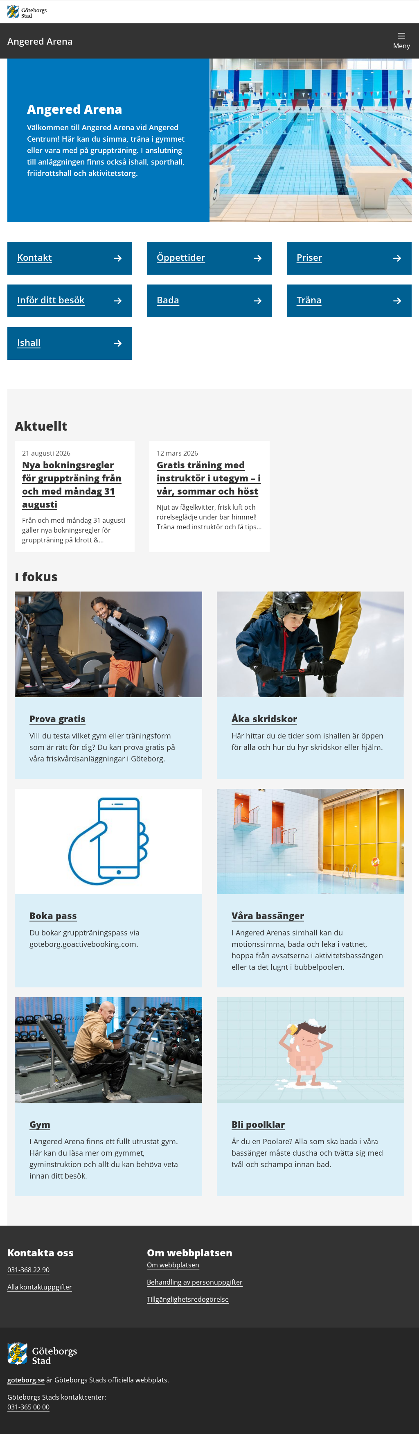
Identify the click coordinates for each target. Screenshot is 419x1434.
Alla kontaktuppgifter (39, 1287)
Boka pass (53, 915)
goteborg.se (26, 1379)
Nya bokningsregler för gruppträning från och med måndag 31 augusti (72, 484)
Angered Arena (40, 41)
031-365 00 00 (28, 1406)
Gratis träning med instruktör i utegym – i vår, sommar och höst (209, 477)
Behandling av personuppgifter (195, 1282)
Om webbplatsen (173, 1264)
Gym (39, 1124)
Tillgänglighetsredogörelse (188, 1299)
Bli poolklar (258, 1124)
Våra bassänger (268, 915)
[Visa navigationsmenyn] (401, 41)
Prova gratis (57, 718)
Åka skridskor (264, 718)
